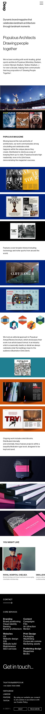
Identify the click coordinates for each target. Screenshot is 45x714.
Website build (9, 643)
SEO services (9, 648)
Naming (7, 626)
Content (27, 619)
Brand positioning (12, 621)
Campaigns (28, 621)
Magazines (28, 651)
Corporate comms (32, 641)
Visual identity (10, 624)
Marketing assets (31, 643)
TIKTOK (6, 701)
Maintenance (9, 646)
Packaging (28, 636)
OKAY (20, 709)
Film (25, 624)
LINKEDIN (7, 694)
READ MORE (35, 709)
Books (26, 653)
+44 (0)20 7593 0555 (11, 686)
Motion (26, 629)
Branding (7, 619)
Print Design (29, 633)
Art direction (29, 626)
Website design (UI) (10, 640)
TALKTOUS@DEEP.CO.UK (13, 683)
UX (4, 636)
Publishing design (32, 648)
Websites (8, 633)
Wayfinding (28, 638)
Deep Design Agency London (4, 5)
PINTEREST (7, 697)
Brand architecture (12, 629)
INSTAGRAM (8, 691)
